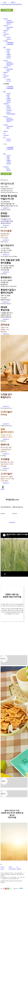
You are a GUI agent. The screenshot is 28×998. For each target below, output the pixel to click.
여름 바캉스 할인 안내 (17, 507)
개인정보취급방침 (12, 868)
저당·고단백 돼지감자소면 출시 (6, 507)
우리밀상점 (19, 868)
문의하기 (2, 868)
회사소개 (2, 867)
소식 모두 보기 (12, 522)
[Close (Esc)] (26, 1)
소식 (17, 867)
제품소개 (10, 867)
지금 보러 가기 (6, 207)
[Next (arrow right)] (25, 499)
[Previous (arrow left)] (2, 499)
